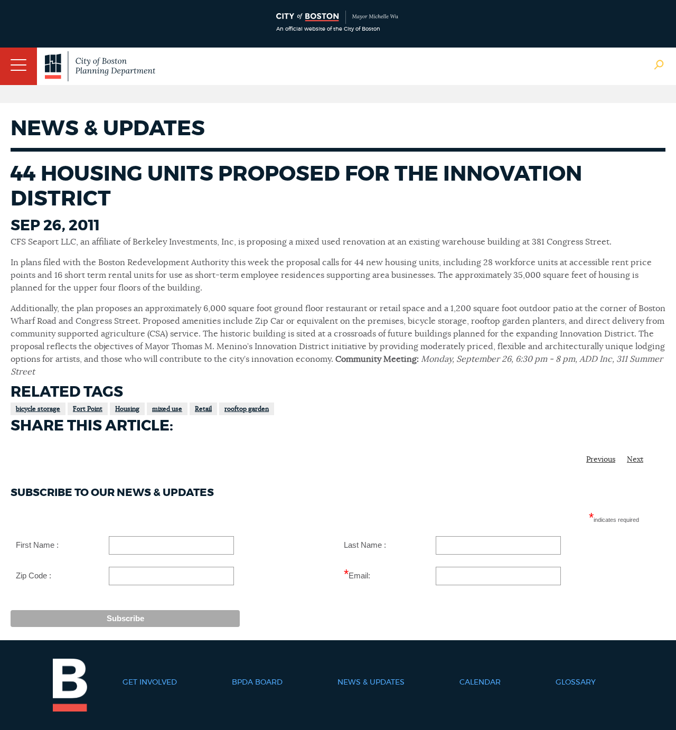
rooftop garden (246, 409)
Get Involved (150, 682)
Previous (600, 459)
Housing (127, 409)
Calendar (480, 682)
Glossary (576, 682)
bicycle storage (38, 409)
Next (635, 459)
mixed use (167, 409)
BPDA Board (257, 682)
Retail (203, 409)
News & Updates (371, 682)
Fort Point (87, 409)
